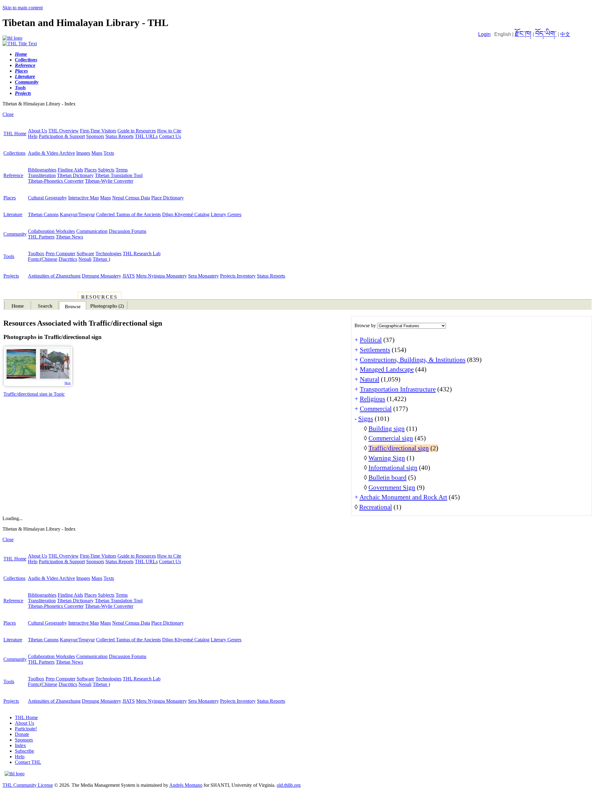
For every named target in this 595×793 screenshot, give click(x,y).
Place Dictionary (167, 197)
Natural (369, 379)
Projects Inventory (238, 275)
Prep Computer (60, 253)
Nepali (84, 259)
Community (15, 234)
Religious (372, 399)
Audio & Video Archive (51, 153)
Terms (122, 169)
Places (90, 169)
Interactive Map (83, 197)
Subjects (106, 169)
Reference (13, 175)
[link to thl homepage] (14, 773)
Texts (109, 153)
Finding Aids (70, 169)
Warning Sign (386, 458)
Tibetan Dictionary (75, 175)
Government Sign (391, 487)
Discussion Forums (127, 231)
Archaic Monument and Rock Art (403, 497)
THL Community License (27, 785)
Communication (92, 231)
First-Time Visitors (98, 130)
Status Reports (119, 136)
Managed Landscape (387, 369)
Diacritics (68, 259)
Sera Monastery (203, 275)
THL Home (14, 133)
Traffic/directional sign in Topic (34, 394)
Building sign (386, 428)
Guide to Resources (136, 130)
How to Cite (169, 130)
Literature (12, 214)
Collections (14, 153)
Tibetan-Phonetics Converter (56, 181)
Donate (22, 734)
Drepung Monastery (101, 275)
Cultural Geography (47, 197)
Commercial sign (390, 438)
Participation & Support (62, 136)
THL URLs (146, 136)
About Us (37, 130)
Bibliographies (42, 169)
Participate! (26, 728)
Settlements (375, 350)
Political (371, 340)
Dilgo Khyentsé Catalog (185, 214)
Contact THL (28, 762)
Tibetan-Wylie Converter (109, 181)
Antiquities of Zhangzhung (54, 275)
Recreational (375, 507)
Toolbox (36, 253)
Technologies (108, 253)
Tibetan (100, 259)
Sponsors (95, 136)
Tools (8, 256)
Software (85, 253)
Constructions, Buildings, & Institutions (412, 359)
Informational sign (392, 467)
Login (484, 34)
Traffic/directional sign (398, 448)
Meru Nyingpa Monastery (161, 275)
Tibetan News (69, 236)
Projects (11, 275)
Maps (96, 153)
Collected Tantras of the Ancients (128, 214)
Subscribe (24, 751)
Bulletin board (387, 477)
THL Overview (63, 130)
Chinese (49, 259)
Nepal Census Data (131, 197)
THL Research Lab (142, 253)
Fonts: (34, 259)
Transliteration (42, 175)
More (67, 383)
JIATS (128, 275)
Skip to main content (22, 7)
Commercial (376, 408)
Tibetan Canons (43, 214)
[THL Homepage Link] (12, 38)
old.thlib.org (289, 785)
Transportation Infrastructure (398, 389)
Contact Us (170, 136)
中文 (565, 34)
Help (32, 136)
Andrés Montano (185, 785)
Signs (365, 418)
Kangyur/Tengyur (77, 214)
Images (83, 153)
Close (8, 114)
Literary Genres (226, 214)
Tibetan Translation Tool (119, 175)
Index (20, 745)
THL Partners (41, 236)
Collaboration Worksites (51, 231)
